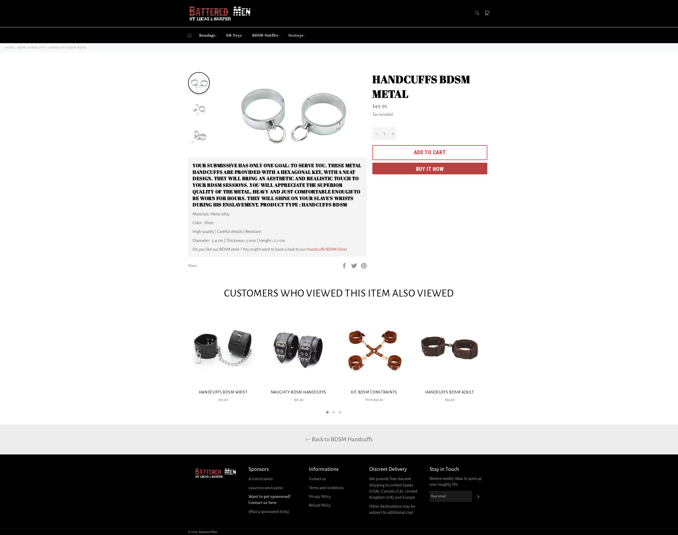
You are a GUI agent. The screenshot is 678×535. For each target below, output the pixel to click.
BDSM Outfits (265, 35)
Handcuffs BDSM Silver (326, 249)
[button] (327, 412)
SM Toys (234, 35)
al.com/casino (260, 478)
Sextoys (295, 35)
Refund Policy (320, 505)
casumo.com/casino (265, 487)
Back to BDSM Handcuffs (342, 439)
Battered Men (208, 532)
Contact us (317, 479)
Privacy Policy (320, 496)
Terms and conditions (326, 488)
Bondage (207, 35)
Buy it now (430, 169)
